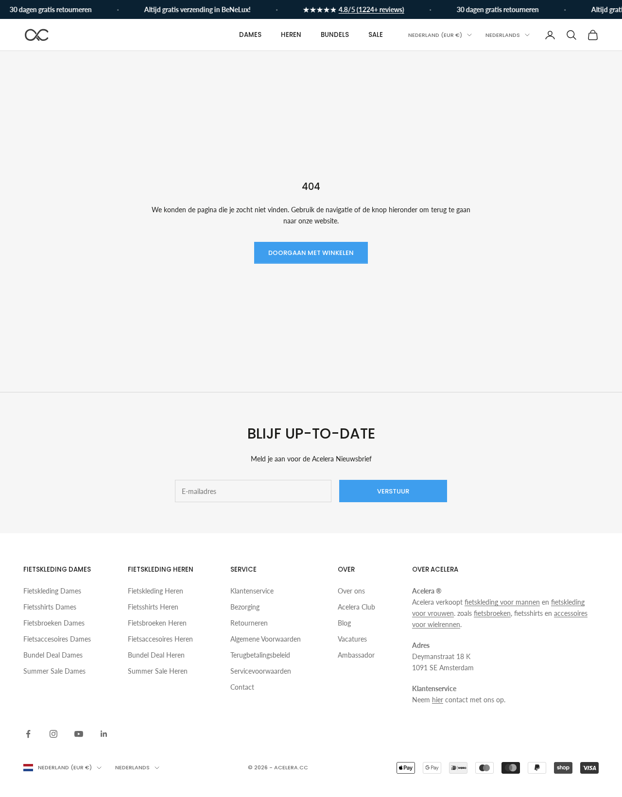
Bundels (335, 34)
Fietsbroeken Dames (54, 623)
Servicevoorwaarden (260, 671)
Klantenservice (252, 591)
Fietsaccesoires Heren (160, 639)
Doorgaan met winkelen (311, 252)
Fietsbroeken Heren (157, 623)
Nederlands (502, 35)
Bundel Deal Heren (156, 655)
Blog (344, 623)
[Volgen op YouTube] (79, 734)
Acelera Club (356, 607)
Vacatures (352, 639)
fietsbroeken (492, 613)
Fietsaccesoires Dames (57, 639)
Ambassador (356, 655)
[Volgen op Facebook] (28, 734)
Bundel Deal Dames (53, 655)
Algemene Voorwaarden (265, 639)
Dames (250, 34)
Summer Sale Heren (158, 671)
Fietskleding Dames (52, 591)
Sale (375, 34)
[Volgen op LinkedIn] (104, 734)
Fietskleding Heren (155, 591)
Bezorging (244, 607)
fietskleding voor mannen (502, 602)
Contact (242, 687)
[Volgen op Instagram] (53, 734)
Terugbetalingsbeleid (260, 655)
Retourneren (249, 623)
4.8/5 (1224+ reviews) (366, 9)
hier (437, 699)
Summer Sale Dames (54, 671)
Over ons (351, 591)
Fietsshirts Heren (153, 607)
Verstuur (393, 491)
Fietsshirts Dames (49, 607)
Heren (291, 34)
